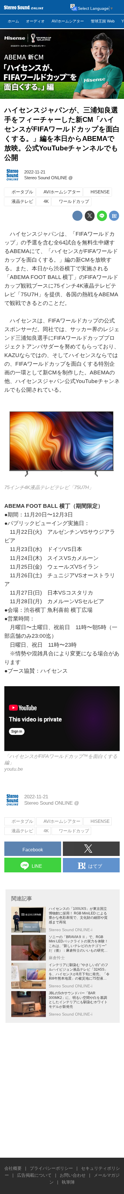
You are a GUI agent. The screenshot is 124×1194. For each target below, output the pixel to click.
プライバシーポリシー (51, 1168)
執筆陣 (68, 1182)
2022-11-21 (34, 171)
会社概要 (13, 1168)
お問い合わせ (73, 1175)
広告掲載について (34, 1175)
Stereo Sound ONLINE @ (48, 177)
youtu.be (13, 769)
